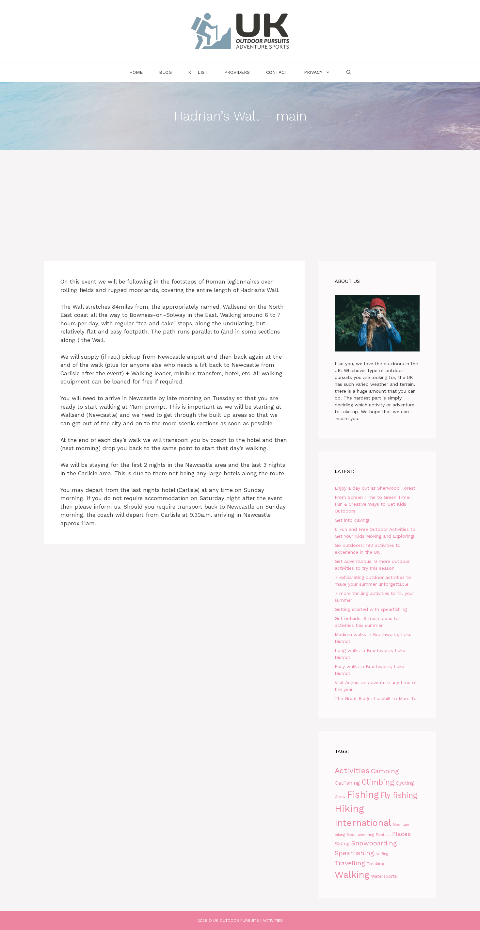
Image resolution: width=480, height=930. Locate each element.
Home (136, 72)
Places (401, 834)
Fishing (363, 794)
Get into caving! (352, 520)
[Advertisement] (240, 199)
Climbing (377, 782)
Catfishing (347, 783)
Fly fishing (398, 795)
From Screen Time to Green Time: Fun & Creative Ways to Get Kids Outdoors (372, 504)
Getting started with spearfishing (371, 609)
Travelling (350, 863)
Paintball (383, 835)
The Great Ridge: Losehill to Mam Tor (376, 698)
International (363, 822)
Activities (352, 770)
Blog (165, 72)
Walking (352, 874)
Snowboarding (374, 843)
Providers (237, 72)
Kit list (198, 72)
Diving (340, 796)
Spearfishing (354, 853)
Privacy (313, 72)
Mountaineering (360, 835)
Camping (385, 771)
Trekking (375, 863)
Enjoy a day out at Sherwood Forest (375, 488)
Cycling (405, 783)
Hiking (349, 808)
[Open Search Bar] (348, 72)
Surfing (382, 854)
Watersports (384, 876)
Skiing (342, 843)
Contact (277, 72)
